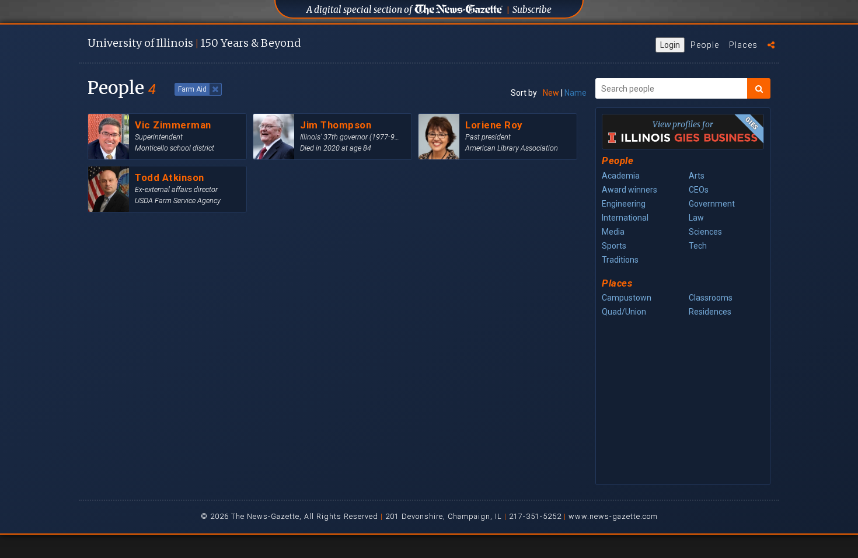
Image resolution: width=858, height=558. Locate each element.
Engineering (624, 203)
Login (670, 45)
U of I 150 (194, 43)
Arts (696, 175)
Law (696, 217)
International (625, 217)
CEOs (699, 189)
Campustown (626, 297)
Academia (621, 175)
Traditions (620, 259)
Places (743, 45)
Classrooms (711, 297)
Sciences (705, 231)
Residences (710, 311)
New (551, 92)
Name (575, 92)
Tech (698, 245)
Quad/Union (624, 311)
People (704, 45)
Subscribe (532, 9)
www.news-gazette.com (613, 516)
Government (712, 203)
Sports (614, 245)
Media (613, 231)
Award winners (629, 189)
